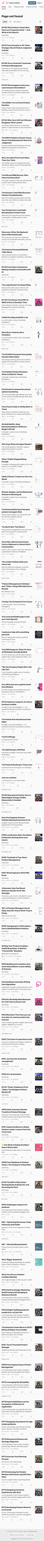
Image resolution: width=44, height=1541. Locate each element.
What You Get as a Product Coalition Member (13, 1276)
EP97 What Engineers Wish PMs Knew (15, 874)
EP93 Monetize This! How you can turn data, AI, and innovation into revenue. (16, 1017)
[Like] (3, 115)
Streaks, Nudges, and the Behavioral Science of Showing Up (17, 493)
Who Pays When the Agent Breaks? (17, 444)
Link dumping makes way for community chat (16, 1151)
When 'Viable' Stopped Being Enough (14, 460)
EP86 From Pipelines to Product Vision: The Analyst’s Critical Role (16, 1163)
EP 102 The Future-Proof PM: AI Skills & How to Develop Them (15, 301)
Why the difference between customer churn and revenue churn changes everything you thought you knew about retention (16, 568)
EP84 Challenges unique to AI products (14, 1206)
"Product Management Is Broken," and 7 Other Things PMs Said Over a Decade (17, 586)
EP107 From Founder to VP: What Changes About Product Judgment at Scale (17, 47)
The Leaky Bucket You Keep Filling (16, 285)
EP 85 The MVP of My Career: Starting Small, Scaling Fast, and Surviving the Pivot (15, 1184)
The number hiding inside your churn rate (15, 563)
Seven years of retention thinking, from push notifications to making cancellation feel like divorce (16, 413)
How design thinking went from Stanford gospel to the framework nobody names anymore (16, 361)
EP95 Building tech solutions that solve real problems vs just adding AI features (16, 966)
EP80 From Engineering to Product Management (16, 1366)
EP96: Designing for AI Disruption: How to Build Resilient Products (16, 927)
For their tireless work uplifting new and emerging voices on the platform (16, 691)
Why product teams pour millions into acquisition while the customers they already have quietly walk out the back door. (15, 289)
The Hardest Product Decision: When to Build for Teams (15, 373)
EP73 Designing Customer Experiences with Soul (13, 1491)
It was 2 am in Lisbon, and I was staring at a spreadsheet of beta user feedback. (17, 551)
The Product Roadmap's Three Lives (17, 765)
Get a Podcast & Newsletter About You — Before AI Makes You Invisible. (16, 1333)
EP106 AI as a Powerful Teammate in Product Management (16, 64)
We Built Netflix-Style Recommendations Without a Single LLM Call (14, 426)
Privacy (21, 1531)
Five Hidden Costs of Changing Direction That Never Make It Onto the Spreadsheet (16, 164)
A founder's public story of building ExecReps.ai (14, 378)
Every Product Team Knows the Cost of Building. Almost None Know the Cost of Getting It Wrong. (16, 109)
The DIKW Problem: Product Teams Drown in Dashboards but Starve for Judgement (17, 140)
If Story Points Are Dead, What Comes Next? (15, 1248)
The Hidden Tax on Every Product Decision (16, 104)
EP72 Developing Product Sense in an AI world (16, 1508)
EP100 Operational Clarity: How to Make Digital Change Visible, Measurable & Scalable (16, 797)
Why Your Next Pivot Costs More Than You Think (15, 159)
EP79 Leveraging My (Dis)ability (15, 1382)
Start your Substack (18, 1535)
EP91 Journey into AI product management (14, 1060)
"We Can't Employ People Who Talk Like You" (17, 668)
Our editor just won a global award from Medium (16, 685)
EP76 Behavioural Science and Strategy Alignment (15, 1440)
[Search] (40, 22)
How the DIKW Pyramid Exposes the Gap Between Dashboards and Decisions (16, 146)
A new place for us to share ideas (13, 780)
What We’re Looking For (10, 954)
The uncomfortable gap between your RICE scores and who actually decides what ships (17, 395)
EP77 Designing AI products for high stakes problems (17, 1423)
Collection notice (32, 1531)
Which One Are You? (9, 916)
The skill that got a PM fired (13, 750)
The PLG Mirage (8, 737)
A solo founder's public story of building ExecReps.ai (16, 339)
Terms (25, 1531)
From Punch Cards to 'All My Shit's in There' (17, 408)
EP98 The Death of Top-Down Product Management (14, 858)
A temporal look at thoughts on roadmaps (16, 767)
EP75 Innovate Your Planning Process (14, 1458)
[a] (38, 30)
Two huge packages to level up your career (17, 1280)
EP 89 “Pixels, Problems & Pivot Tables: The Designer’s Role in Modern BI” (15, 1089)
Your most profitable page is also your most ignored (16, 618)
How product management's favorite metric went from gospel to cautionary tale (17, 531)
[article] (22, 34)
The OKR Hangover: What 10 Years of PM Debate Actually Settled (16, 651)
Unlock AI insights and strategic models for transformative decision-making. (17, 1043)
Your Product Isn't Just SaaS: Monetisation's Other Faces (14, 211)
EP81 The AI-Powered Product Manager (15, 1346)
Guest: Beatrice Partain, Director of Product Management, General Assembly (17, 306)
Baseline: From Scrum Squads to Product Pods (16, 1228)
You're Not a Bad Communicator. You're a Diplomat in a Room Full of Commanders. (16, 544)
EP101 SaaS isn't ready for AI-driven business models (17, 703)
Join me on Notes (9, 778)
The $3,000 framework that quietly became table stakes (17, 355)
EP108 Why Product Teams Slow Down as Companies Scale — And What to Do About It (16, 29)
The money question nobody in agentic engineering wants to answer (15, 448)
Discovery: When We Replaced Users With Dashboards (15, 233)
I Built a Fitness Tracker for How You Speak (17, 478)
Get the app (30, 1535)
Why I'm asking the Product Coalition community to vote (15, 638)
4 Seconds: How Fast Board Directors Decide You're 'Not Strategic (13, 890)
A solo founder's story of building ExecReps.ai (13, 321)
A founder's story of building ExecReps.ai (16, 482)
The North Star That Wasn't (13, 527)
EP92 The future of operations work (17, 1039)
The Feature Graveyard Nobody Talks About (15, 251)
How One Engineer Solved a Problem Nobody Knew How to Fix (16, 819)
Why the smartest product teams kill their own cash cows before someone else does (16, 199)
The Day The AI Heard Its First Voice (17, 602)
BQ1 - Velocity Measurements (14, 1244)
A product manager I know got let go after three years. (16, 753)
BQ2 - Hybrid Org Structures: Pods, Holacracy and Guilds (16, 1223)
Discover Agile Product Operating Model (16, 1480)
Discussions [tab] (17, 22)
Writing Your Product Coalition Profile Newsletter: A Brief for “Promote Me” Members (15, 948)
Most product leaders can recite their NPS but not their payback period (16, 516)
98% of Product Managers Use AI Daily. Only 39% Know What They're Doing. (17, 910)
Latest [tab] (5, 22)
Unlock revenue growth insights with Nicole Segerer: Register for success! (17, 1023)
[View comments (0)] (13, 40)
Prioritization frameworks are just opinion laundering (16, 390)
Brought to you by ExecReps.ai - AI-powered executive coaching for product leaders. (16, 726)
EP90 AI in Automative (11, 1074)
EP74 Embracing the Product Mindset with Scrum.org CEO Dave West (16, 1474)
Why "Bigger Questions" (12, 1260)
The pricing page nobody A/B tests (14, 622)
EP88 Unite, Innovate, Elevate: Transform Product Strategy (14, 1111)
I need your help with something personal (15, 633)
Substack (13, 1539)
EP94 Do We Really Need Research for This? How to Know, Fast (16, 1000)
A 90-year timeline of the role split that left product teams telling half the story (17, 181)
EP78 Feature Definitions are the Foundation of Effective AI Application (15, 1404)
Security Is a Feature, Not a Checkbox (13, 333)
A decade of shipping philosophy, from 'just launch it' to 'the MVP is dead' (17, 465)
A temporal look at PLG (10, 740)
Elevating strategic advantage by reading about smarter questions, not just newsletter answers (16, 1263)
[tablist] (12, 22)
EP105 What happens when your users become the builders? (16, 86)
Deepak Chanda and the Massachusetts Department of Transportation (15, 824)
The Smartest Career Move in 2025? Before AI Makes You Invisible (17, 1328)
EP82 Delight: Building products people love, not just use (15, 1311)
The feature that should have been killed (16, 720)
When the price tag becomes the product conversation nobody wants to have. (16, 216)
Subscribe (32, 3)
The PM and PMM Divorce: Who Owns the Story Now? (15, 176)
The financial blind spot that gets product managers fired (16, 510)
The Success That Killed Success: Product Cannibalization (16, 194)
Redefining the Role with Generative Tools (16, 1350)
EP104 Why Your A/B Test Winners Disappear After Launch (17, 121)
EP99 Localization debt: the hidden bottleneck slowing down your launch (17, 837)
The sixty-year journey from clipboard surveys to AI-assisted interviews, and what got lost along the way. (17, 238)
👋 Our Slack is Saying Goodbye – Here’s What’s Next (16, 1146)
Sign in (39, 3)
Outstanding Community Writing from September (16, 983)
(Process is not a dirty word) (11, 1462)
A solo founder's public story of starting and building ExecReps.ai (16, 673)
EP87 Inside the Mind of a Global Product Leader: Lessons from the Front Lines (16, 1129)
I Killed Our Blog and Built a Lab (15, 317)
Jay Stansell (11, 37)
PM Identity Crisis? (8, 591)
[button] (3, 7)
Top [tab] (10, 22)
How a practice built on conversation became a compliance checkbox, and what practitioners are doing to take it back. (16, 256)
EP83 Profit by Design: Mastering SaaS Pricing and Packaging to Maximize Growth (16, 1292)
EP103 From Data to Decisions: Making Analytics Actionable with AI (16, 269)
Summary (5, 35)
